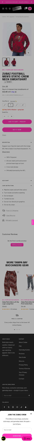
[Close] (31, 413)
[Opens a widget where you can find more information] (27, 438)
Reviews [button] (32, 222)
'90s (3, 438)
